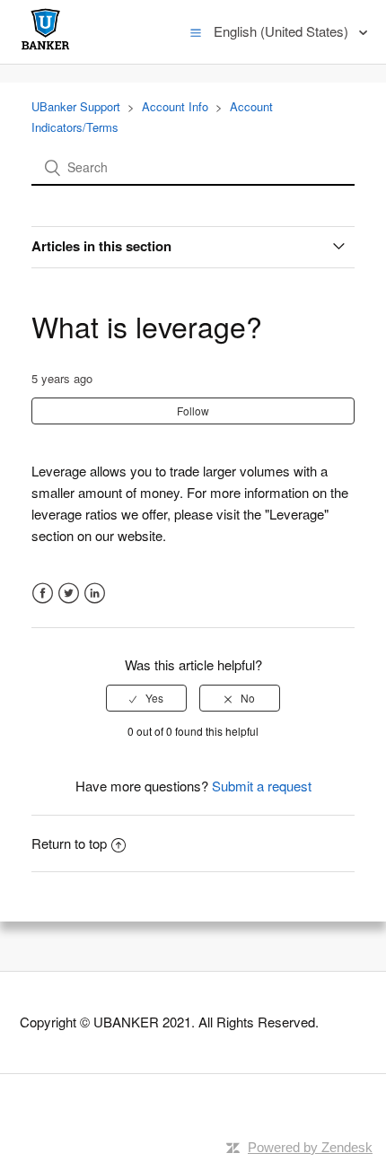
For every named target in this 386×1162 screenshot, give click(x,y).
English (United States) (283, 31)
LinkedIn (94, 593)
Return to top (69, 843)
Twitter (68, 593)
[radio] (146, 698)
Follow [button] (193, 410)
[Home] (45, 48)
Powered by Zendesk (310, 1147)
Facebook (42, 593)
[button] (195, 31)
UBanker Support (75, 106)
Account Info (175, 106)
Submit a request (261, 785)
